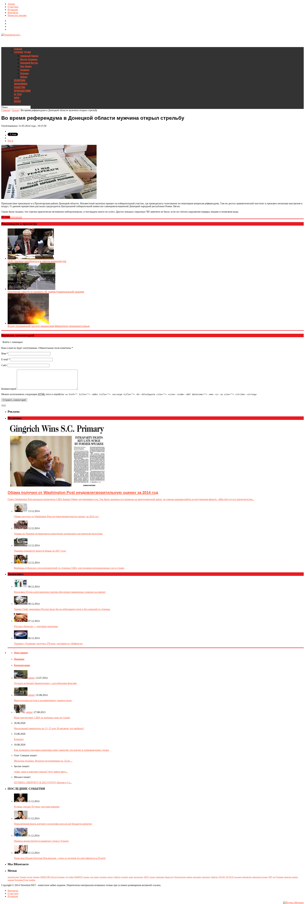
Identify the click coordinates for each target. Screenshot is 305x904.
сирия (131, 877)
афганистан (246, 877)
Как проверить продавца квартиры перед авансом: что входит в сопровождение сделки (61, 750)
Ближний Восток (29, 63)
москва (152, 877)
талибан (32, 880)
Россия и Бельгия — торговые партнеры (36, 626)
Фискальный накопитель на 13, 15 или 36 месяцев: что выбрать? (49, 728)
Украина (23, 877)
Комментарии (22, 665)
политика (103, 877)
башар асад (169, 877)
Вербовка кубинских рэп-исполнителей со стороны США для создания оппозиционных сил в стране (69, 568)
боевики (36, 877)
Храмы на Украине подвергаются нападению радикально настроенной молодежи (58, 533)
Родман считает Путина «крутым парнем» (37, 806)
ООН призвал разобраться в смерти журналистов (37, 261)
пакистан (287, 877)
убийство (214, 877)
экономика (160, 877)
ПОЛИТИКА (19, 80)
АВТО (16, 98)
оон (274, 877)
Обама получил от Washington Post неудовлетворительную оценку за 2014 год (56, 516)
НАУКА (17, 101)
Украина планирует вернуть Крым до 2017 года (40, 550)
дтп (66, 877)
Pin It (10, 140)
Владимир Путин (21, 880)
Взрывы (24, 73)
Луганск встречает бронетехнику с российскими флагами (45, 683)
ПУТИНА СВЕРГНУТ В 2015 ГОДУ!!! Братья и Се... (43, 782)
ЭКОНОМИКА (20, 84)
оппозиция (16, 217)
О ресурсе (13, 6)
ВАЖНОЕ (78, 877)
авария (189, 877)
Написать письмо (17, 15)
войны (71, 877)
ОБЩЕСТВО (19, 87)
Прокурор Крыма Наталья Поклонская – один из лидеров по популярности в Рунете (60, 858)
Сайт (4, 365)
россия (29, 877)
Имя (4, 353)
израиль (295, 877)
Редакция (13, 9)
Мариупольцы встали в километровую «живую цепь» (43, 700)
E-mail (5, 359)
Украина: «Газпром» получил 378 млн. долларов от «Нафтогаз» (48, 643)
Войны (23, 77)
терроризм (206, 877)
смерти (110, 877)
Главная (18, 49)
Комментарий (8, 388)
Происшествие (180, 877)
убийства (117, 877)
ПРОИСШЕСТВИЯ (22, 91)
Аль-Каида (25, 66)
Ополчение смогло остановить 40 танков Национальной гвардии (46, 291)
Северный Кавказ (29, 56)
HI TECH (18, 94)
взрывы (86, 877)
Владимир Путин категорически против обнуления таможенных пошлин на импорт (60, 592)
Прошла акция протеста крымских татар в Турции (41, 841)
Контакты (13, 12)
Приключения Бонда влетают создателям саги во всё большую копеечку (53, 823)
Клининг (19, 739)
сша (91, 877)
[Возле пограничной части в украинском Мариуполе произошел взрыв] (28, 323)
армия (96, 877)
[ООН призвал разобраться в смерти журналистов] (31, 258)
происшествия (13, 877)
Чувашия (279, 877)
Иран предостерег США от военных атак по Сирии (42, 717)
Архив (11, 4)
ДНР (270, 877)
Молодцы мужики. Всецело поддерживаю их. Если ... (43, 760)
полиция (124, 877)
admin (31, 677)
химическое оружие (260, 877)
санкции (11, 880)
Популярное (21, 652)
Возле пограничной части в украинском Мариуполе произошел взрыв (49, 326)
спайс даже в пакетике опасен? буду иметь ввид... (41, 771)
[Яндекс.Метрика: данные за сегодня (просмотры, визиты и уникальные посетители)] (293, 902)
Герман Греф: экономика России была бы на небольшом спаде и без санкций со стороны (62, 609)
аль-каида (238, 877)
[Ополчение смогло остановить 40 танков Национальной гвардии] (31, 289)
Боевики (24, 70)
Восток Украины (28, 59)
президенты (138, 877)
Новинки (19, 659)
